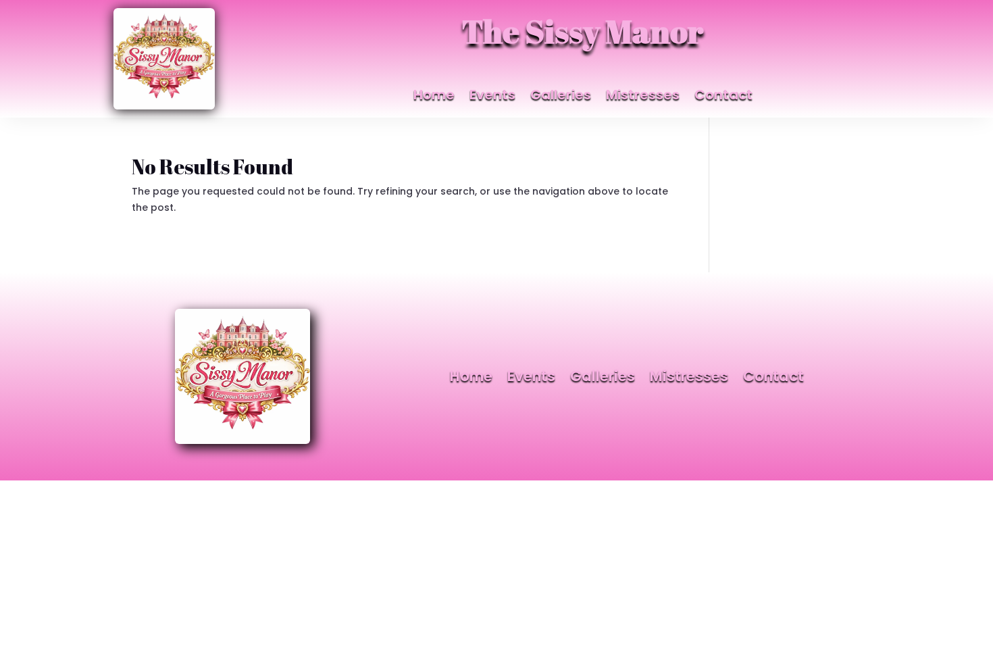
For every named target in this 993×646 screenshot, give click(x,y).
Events (492, 97)
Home (434, 97)
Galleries (560, 97)
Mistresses (643, 97)
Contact (723, 97)
